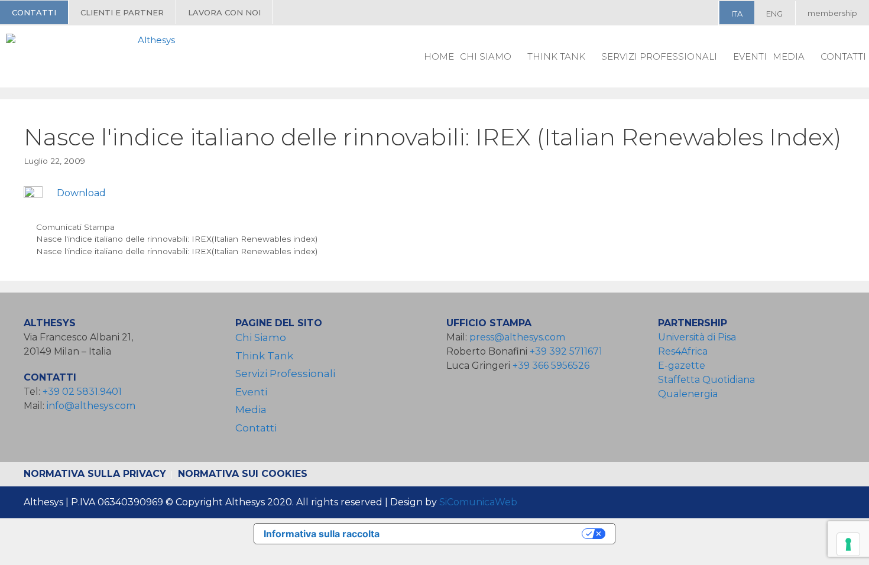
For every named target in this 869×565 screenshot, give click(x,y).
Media (789, 56)
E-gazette (681, 365)
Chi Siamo (485, 56)
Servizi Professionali (659, 56)
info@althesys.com (91, 405)
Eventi (750, 56)
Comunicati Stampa (75, 227)
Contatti (34, 12)
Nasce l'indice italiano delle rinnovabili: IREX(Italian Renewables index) (176, 238)
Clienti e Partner (122, 12)
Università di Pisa (697, 337)
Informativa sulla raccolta (322, 534)
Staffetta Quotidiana (706, 379)
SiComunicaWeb (478, 502)
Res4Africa (685, 351)
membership (832, 13)
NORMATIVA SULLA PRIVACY (95, 473)
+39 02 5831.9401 (82, 391)
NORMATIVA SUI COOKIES (242, 473)
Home (439, 56)
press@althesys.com (517, 337)
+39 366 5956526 (551, 365)
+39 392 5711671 (566, 351)
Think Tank (556, 56)
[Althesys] (93, 56)
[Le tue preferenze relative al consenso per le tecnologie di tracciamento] (848, 544)
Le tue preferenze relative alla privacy (486, 534)
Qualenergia (688, 394)
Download (81, 193)
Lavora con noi (224, 12)
